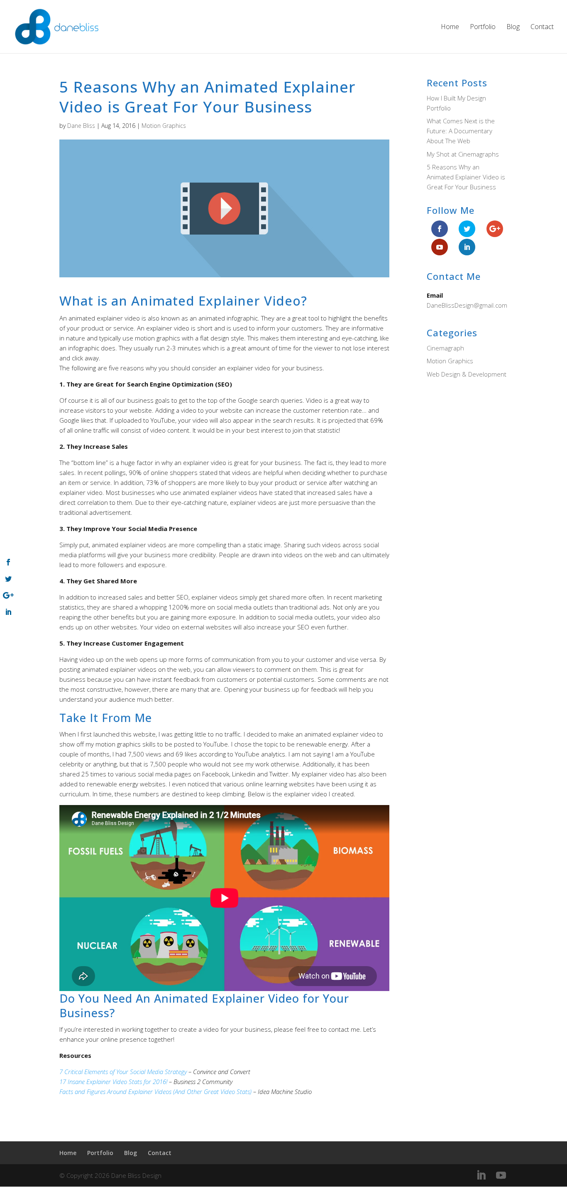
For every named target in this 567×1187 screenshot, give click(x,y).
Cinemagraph (445, 348)
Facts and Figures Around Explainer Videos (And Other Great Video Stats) (155, 1091)
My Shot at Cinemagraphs (463, 154)
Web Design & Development (466, 374)
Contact (542, 27)
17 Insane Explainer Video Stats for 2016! (113, 1081)
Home (450, 27)
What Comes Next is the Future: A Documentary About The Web (461, 131)
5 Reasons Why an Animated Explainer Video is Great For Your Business (466, 177)
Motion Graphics (164, 126)
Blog (513, 27)
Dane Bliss (81, 126)
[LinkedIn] (481, 1175)
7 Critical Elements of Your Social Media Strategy (123, 1071)
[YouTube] (501, 1175)
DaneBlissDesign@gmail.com (467, 305)
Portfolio (483, 27)
